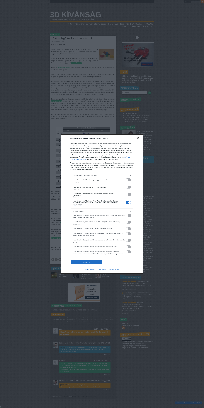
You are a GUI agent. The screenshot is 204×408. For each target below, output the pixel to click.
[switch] (128, 179)
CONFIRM (87, 262)
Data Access (102, 269)
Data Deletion (90, 269)
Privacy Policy (114, 269)
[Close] (139, 139)
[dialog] (102, 204)
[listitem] (102, 175)
